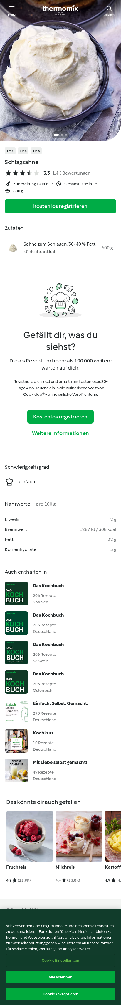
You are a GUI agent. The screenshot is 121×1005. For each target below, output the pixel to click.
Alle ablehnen (60, 977)
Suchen (109, 14)
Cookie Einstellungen (60, 960)
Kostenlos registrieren (60, 206)
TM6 (23, 151)
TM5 (36, 151)
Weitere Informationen (60, 433)
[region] (60, 957)
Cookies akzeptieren (60, 994)
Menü (12, 14)
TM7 (10, 151)
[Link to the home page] (60, 10)
